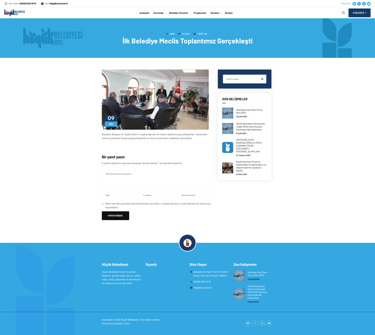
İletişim (229, 12)
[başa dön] (368, 330)
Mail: (56, 3)
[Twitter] (359, 4)
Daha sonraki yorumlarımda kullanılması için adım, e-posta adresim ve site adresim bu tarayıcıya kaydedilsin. (158, 205)
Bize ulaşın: (22, 3)
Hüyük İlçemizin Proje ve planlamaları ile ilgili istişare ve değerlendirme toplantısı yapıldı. (251, 166)
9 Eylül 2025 (241, 133)
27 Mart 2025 (241, 174)
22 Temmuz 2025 (243, 155)
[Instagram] (364, 4)
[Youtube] (369, 4)
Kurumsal (158, 12)
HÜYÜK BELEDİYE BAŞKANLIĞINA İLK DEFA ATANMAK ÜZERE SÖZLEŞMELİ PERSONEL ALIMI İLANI (249, 145)
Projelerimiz (200, 12)
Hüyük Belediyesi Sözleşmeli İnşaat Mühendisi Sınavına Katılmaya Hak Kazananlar (250, 126)
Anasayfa (144, 12)
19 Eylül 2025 (241, 116)
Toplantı (185, 34)
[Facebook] (354, 4)
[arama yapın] (262, 79)
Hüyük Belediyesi (130, 319)
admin (172, 34)
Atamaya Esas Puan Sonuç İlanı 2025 (249, 111)
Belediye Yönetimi (178, 12)
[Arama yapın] (343, 12)
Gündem (214, 12)
